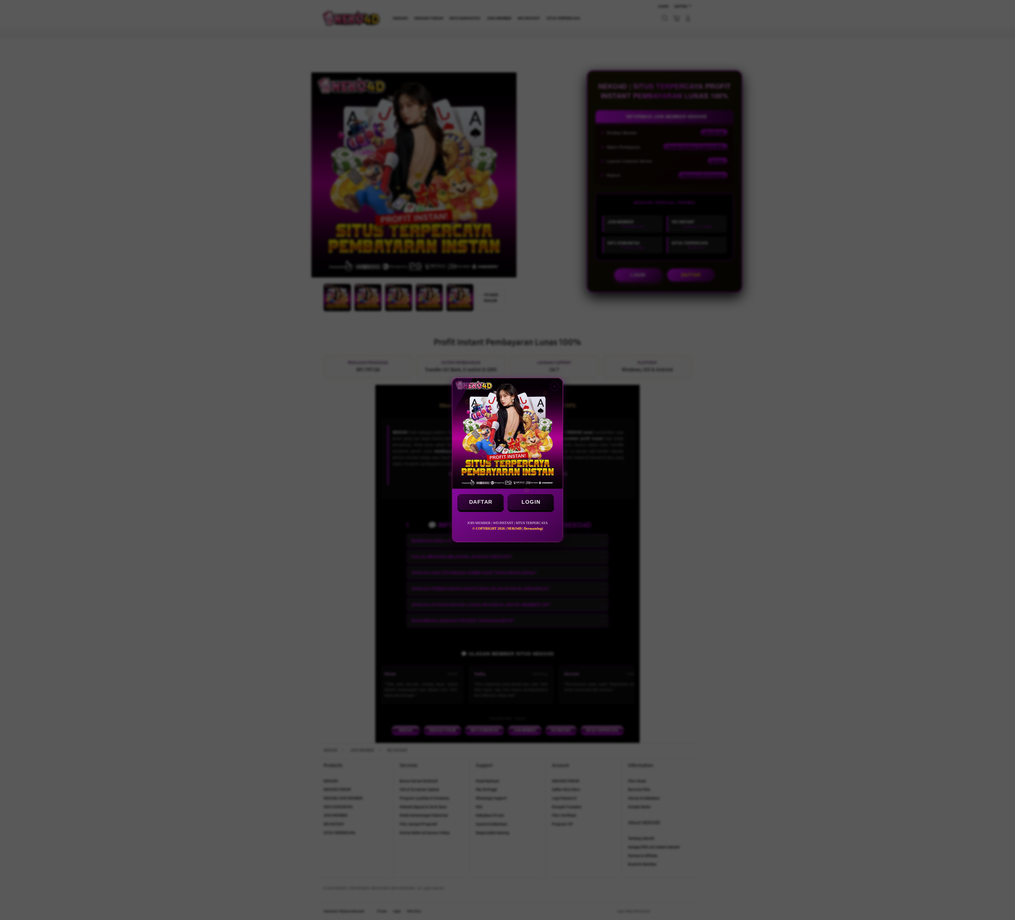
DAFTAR (480, 502)
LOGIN (531, 502)
